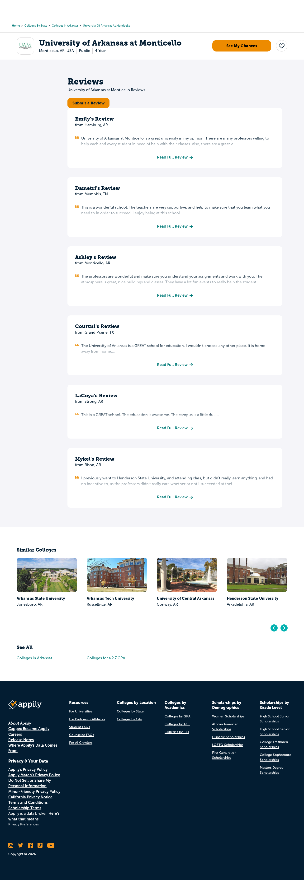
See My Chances (241, 46)
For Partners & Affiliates (87, 719)
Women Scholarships (228, 716)
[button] (282, 46)
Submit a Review (88, 103)
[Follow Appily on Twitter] (20, 845)
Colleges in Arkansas (65, 25)
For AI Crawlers (80, 742)
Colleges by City (129, 719)
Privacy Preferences (23, 824)
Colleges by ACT (177, 724)
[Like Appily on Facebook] (30, 845)
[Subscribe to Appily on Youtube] (50, 845)
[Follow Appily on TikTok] (40, 845)
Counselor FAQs (81, 735)
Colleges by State (35, 25)
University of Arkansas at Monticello (106, 25)
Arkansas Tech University (110, 598)
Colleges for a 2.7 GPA (106, 658)
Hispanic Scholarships (228, 737)
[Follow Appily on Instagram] (10, 845)
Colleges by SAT (177, 732)
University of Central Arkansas (185, 598)
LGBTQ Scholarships (227, 745)
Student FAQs (79, 727)
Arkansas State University (41, 598)
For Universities (80, 711)
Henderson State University (253, 598)
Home (16, 25)
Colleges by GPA (177, 716)
